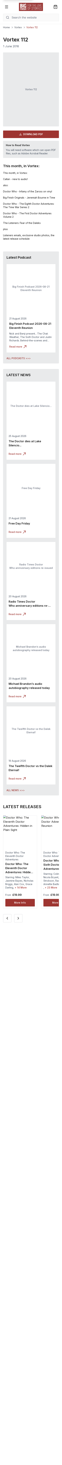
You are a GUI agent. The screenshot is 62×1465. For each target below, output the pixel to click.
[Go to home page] (31, 7)
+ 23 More (51, 887)
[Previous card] (7, 918)
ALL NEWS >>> (16, 790)
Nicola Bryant (50, 877)
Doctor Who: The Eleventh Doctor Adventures (15, 856)
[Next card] (18, 918)
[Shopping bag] (55, 6)
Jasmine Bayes (13, 880)
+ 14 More (21, 887)
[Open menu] (6, 6)
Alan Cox (19, 884)
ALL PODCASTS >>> (19, 358)
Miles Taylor (22, 877)
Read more (15, 346)
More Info (20, 902)
